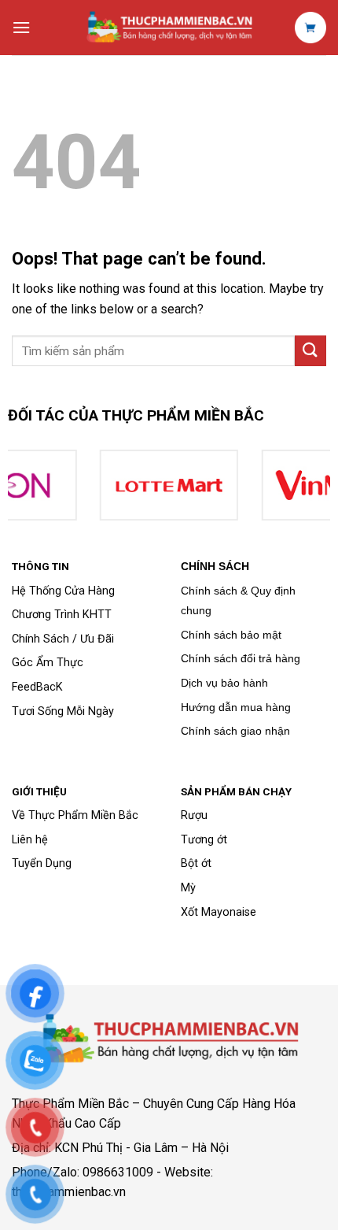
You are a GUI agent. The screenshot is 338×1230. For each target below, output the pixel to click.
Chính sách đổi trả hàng (240, 658)
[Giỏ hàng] (310, 27)
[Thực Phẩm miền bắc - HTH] (169, 27)
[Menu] (21, 27)
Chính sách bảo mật (231, 634)
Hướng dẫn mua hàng (236, 707)
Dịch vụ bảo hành (224, 682)
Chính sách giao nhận (235, 730)
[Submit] (310, 350)
